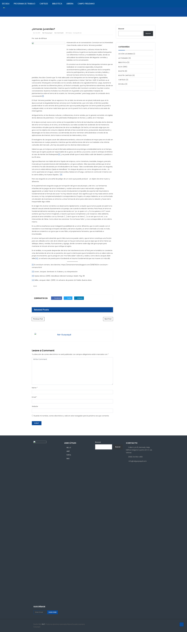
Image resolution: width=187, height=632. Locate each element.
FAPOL (69, 455)
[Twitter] (150, 624)
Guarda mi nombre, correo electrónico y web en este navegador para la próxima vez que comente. (71, 416)
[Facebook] (144, 624)
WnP (43, 624)
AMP (68, 451)
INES (68, 458)
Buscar (98, 442)
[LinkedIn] (147, 624)
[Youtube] (153, 624)
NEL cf (69, 447)
